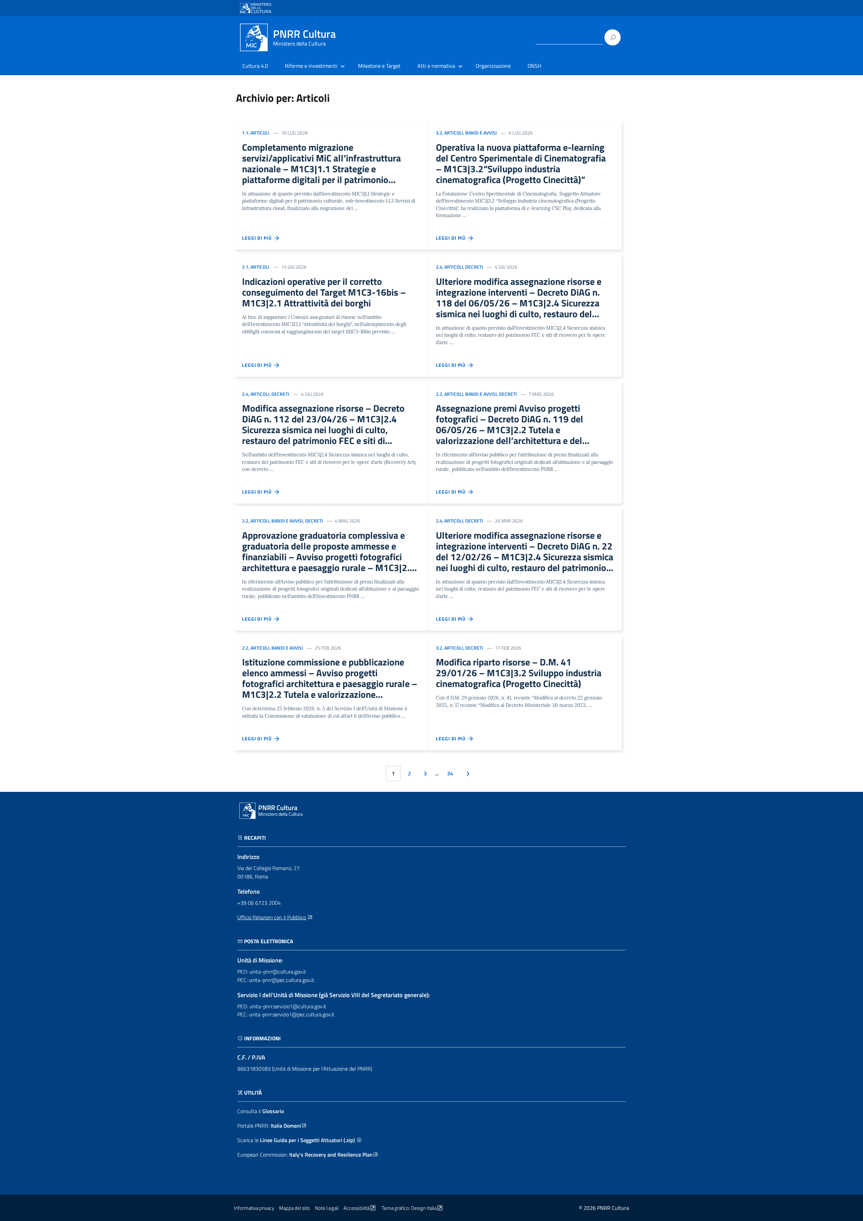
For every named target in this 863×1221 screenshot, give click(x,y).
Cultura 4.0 (255, 66)
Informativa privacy (254, 1208)
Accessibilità (356, 1208)
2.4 (439, 266)
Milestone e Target (379, 66)
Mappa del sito (294, 1208)
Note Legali (326, 1208)
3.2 (439, 132)
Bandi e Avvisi (481, 132)
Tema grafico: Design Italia (409, 1208)
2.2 (439, 393)
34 (450, 773)
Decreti (474, 266)
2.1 (245, 266)
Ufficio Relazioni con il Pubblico (272, 917)
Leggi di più (258, 237)
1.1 (245, 132)
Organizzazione (493, 66)
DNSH (534, 66)
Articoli (259, 132)
